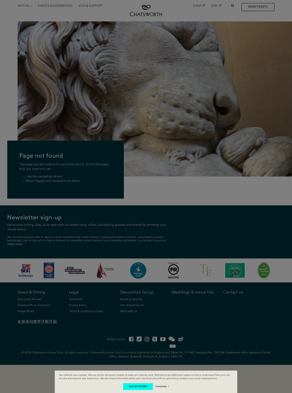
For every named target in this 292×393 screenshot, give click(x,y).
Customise (161, 386)
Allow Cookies (138, 386)
